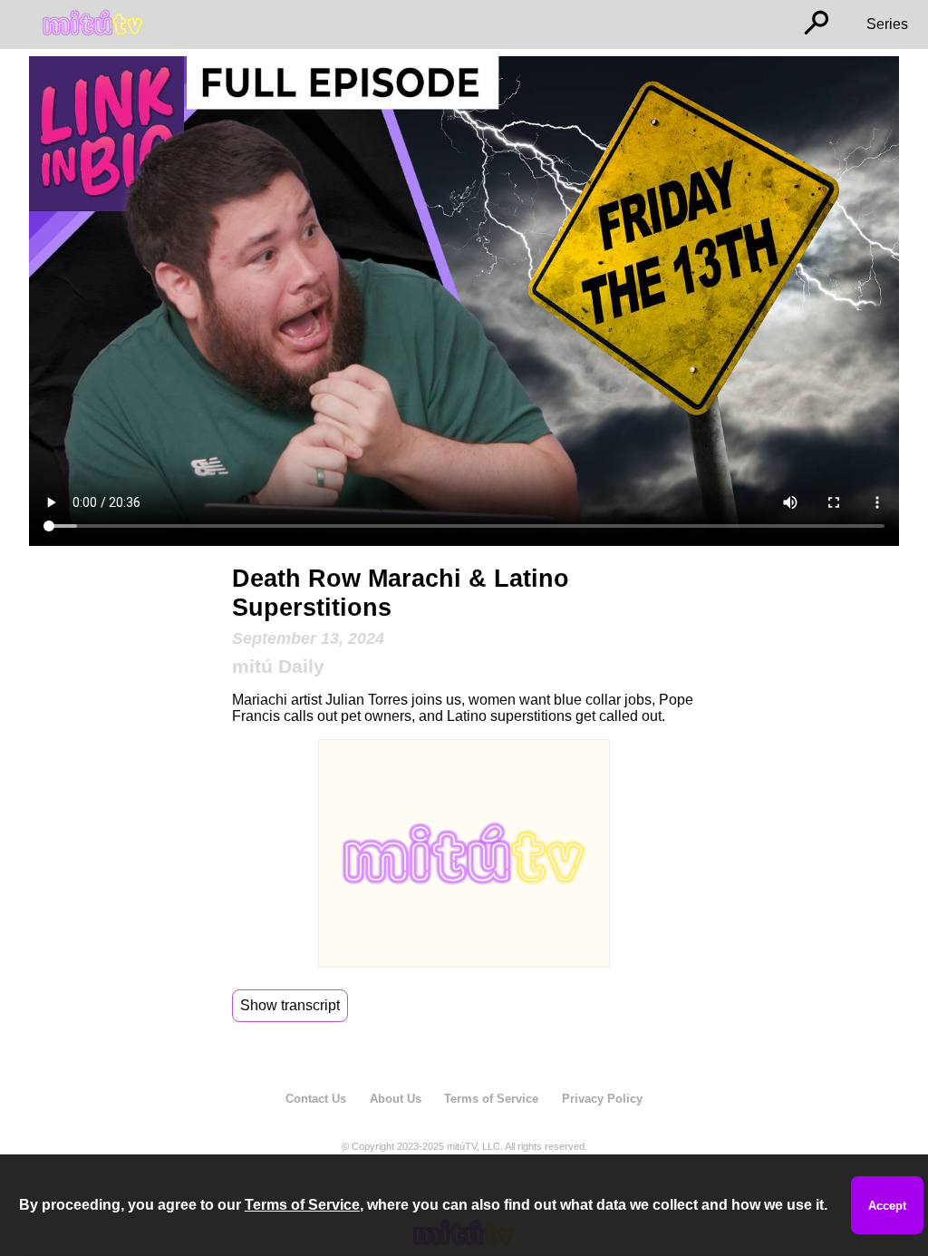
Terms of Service (491, 1098)
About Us (395, 1098)
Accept (887, 1205)
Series (887, 24)
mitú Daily (278, 666)
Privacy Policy (602, 1098)
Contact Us (315, 1098)
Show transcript (290, 1005)
